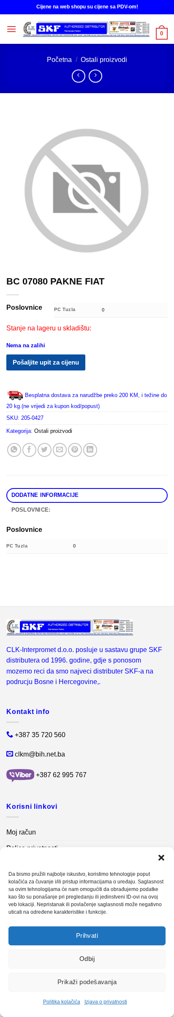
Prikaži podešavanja (87, 981)
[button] (161, 857)
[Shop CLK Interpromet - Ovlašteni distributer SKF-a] (86, 29)
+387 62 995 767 (61, 774)
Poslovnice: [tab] (31, 510)
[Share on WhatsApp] (14, 450)
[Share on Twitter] (45, 450)
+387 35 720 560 (40, 734)
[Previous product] (95, 76)
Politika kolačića (61, 1002)
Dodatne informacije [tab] (45, 495)
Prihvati (87, 935)
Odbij (87, 958)
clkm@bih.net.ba (40, 754)
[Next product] (78, 76)
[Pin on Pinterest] (75, 450)
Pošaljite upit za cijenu (46, 362)
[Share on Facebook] (29, 450)
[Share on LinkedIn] (90, 450)
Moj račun (21, 832)
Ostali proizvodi (104, 59)
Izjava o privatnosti (105, 1002)
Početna (59, 59)
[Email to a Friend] (60, 450)
